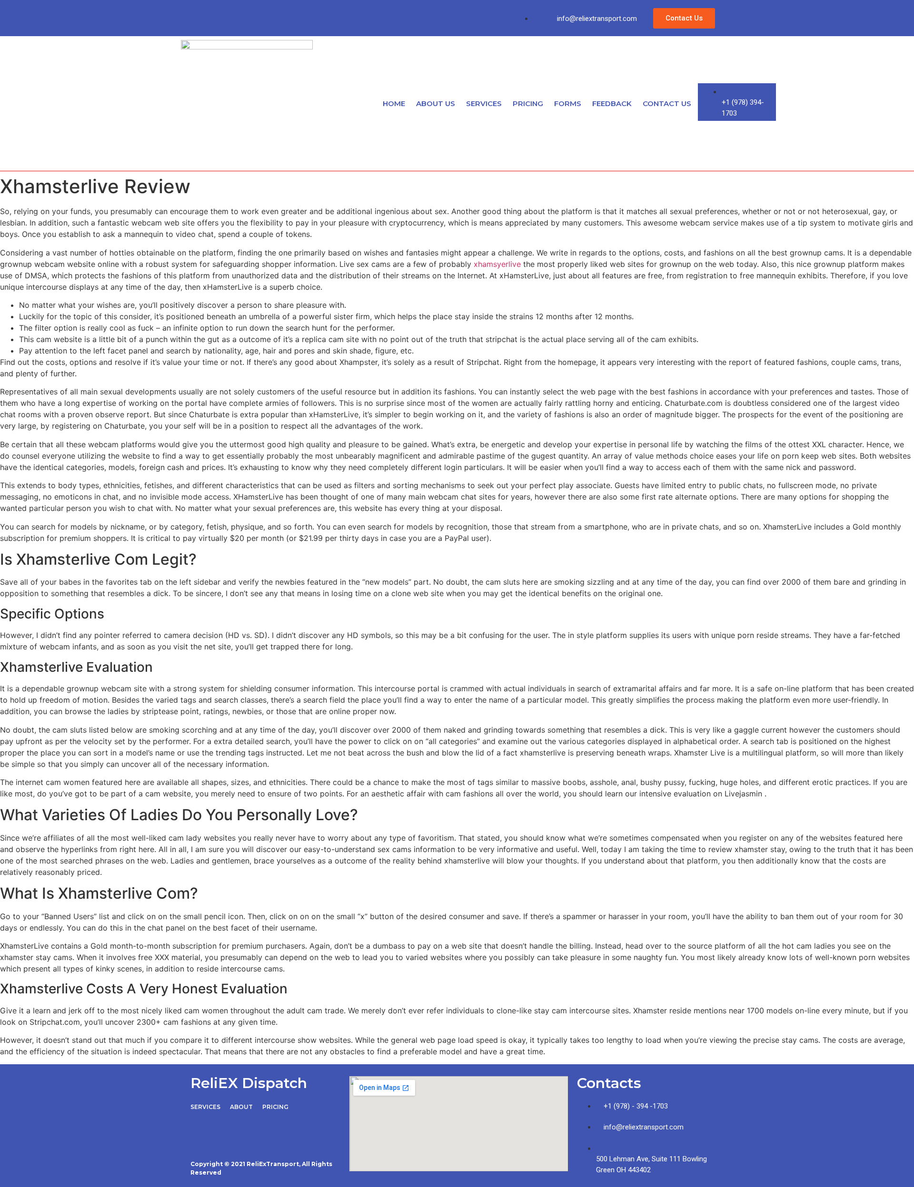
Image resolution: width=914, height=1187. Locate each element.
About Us (435, 103)
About (241, 1106)
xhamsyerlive (497, 264)
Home (394, 103)
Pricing (528, 103)
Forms (567, 103)
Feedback (612, 103)
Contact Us (667, 103)
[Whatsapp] (286, 17)
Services (484, 103)
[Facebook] (202, 17)
